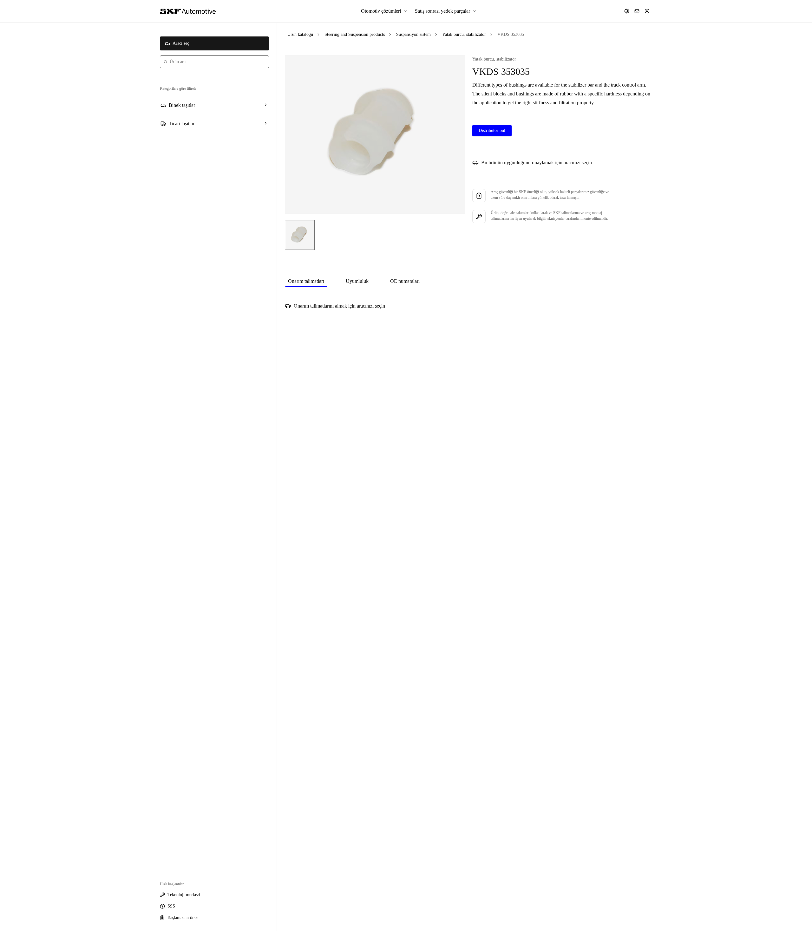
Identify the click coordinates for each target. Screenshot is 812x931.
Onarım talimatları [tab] (306, 281)
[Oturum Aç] (647, 11)
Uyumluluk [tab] (357, 281)
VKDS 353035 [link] (510, 34)
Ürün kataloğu (300, 34)
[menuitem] (384, 11)
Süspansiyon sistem (413, 34)
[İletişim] (637, 11)
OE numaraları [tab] (405, 281)
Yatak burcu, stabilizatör (464, 34)
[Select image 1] (300, 235)
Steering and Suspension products (354, 34)
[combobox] (214, 61)
